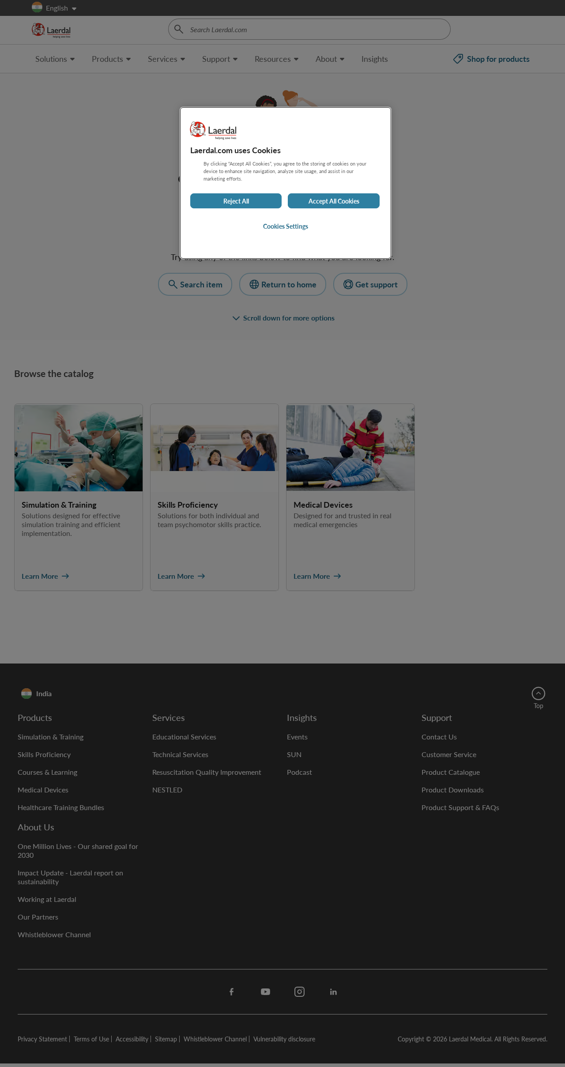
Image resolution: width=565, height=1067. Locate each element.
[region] (286, 183)
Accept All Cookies (334, 200)
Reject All (236, 200)
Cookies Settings (285, 226)
